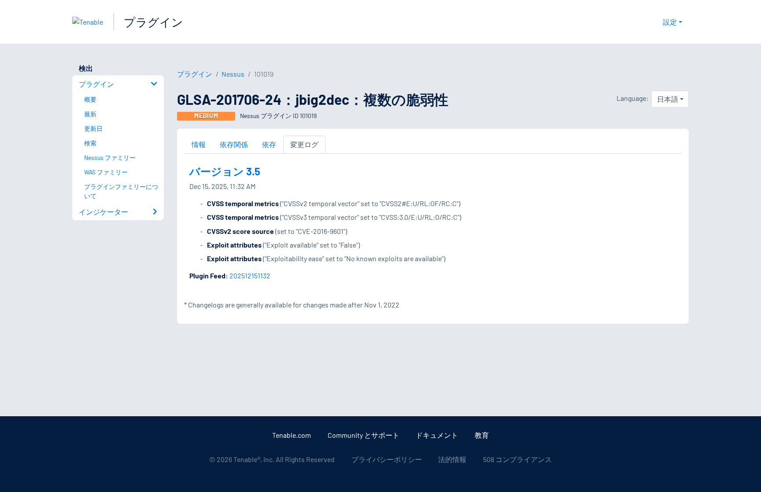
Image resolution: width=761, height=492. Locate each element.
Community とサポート (363, 435)
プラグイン (153, 22)
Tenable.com (291, 435)
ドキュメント (437, 435)
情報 (199, 144)
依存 (269, 144)
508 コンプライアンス (517, 459)
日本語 (667, 99)
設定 (670, 22)
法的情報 (452, 459)
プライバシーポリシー (386, 459)
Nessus (233, 74)
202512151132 (249, 275)
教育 (482, 435)
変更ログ (304, 144)
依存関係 (234, 144)
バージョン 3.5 (224, 171)
